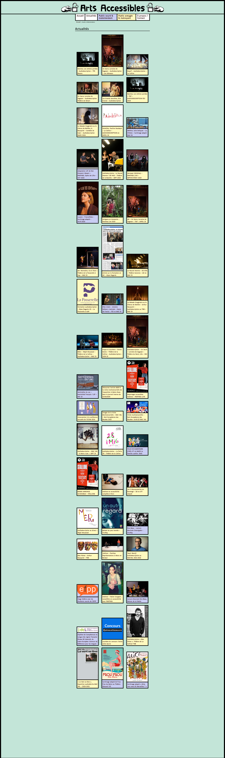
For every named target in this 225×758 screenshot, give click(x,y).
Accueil (80, 15)
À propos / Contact (142, 17)
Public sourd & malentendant (106, 17)
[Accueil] (112, 7)
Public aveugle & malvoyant (125, 17)
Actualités (91, 15)
